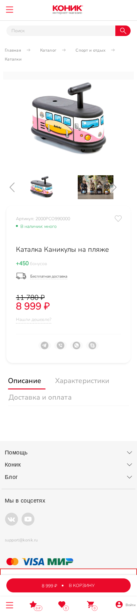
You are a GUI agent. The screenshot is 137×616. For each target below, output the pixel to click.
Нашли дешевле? (33, 319)
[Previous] (17, 187)
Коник (13, 464)
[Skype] (92, 348)
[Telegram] (44, 348)
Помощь (16, 452)
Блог (11, 477)
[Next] (119, 187)
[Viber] (60, 348)
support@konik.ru (21, 540)
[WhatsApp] (76, 348)
